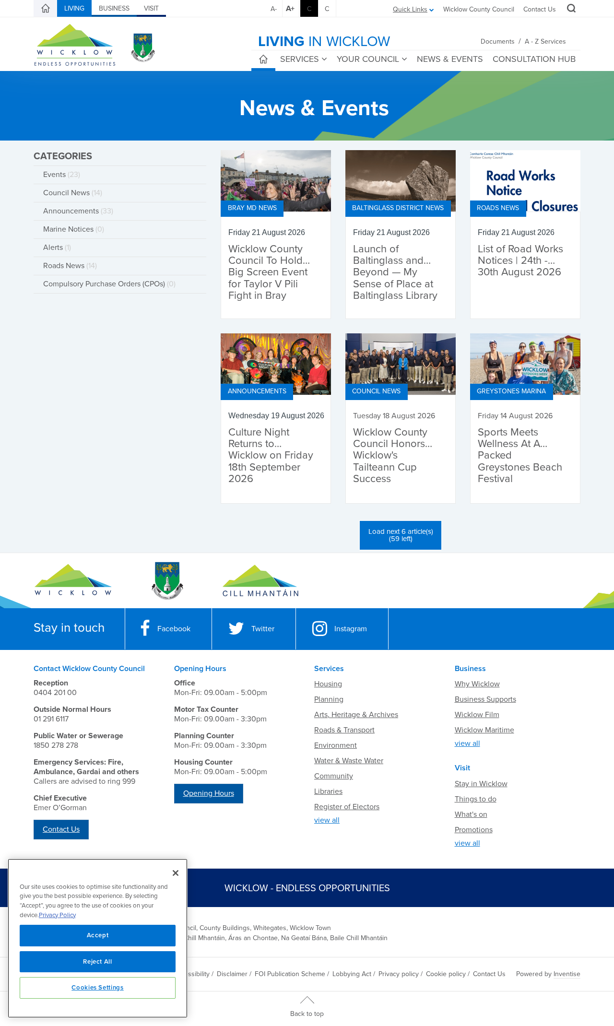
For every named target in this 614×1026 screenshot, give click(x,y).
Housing (328, 684)
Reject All (97, 962)
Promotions (474, 830)
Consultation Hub (534, 59)
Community (333, 776)
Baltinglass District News (398, 208)
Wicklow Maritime (484, 730)
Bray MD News (252, 208)
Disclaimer (232, 974)
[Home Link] (46, 8)
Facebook (173, 629)
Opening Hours (208, 793)
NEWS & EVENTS (450, 59)
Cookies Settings (97, 987)
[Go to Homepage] (73, 581)
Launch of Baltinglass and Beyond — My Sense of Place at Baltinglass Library (395, 272)
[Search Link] (570, 9)
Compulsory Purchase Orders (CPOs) (109, 284)
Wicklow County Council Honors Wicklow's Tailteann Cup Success (390, 455)
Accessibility (191, 974)
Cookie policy (446, 974)
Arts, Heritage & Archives (356, 714)
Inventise (567, 974)
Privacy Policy (57, 915)
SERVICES (299, 59)
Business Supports (485, 699)
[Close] (175, 873)
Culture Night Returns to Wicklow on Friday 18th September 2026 (270, 455)
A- (274, 9)
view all (327, 820)
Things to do (475, 799)
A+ (290, 8)
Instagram (350, 629)
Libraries (328, 791)
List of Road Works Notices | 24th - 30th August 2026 (520, 260)
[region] (98, 938)
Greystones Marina (511, 391)
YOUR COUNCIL (368, 59)
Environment (335, 745)
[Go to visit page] (166, 581)
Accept (98, 935)
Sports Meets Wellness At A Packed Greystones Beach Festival (520, 455)
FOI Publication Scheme (290, 974)
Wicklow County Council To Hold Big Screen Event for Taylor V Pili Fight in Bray (267, 272)
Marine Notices (73, 229)
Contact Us (539, 9)
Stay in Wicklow (481, 784)
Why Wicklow (477, 684)
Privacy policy (398, 974)
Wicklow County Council (478, 9)
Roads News (70, 266)
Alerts (57, 247)
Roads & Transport (344, 730)
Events (61, 174)
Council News (72, 193)
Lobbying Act (351, 974)
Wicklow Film (477, 714)
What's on (471, 814)
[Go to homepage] (260, 581)
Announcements (78, 211)
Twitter (262, 629)
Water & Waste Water (348, 761)
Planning (328, 699)
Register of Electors (346, 807)
